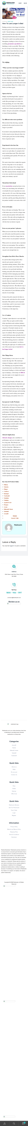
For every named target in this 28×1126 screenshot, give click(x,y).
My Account (4, 1123)
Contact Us (14, 774)
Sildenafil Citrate (8, 509)
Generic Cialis (15, 518)
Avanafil (14, 745)
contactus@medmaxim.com (14, 597)
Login (14, 813)
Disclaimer (14, 837)
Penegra (6, 505)
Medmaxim (16, 882)
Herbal (14, 747)
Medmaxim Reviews (14, 805)
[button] (20, 3)
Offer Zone (14, 793)
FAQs (14, 769)
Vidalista (6, 500)
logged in (12, 546)
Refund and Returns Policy (14, 829)
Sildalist (15, 516)
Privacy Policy (14, 826)
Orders (14, 788)
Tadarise (6, 487)
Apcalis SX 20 (7, 502)
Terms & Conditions (14, 834)
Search (14, 1123)
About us (14, 767)
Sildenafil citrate (14, 750)
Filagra (6, 489)
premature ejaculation (14, 44)
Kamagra (6, 493)
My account (14, 772)
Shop (14, 786)
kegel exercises (10, 285)
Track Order (14, 810)
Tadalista (6, 498)
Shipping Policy (14, 832)
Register (14, 815)
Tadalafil (6, 511)
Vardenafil (6, 496)
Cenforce (6, 491)
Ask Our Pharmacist (14, 807)
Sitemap (14, 791)
